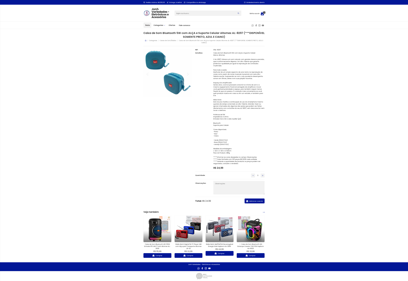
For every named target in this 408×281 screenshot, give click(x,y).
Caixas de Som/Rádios (168, 40)
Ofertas (172, 25)
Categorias (159, 25)
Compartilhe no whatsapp (196, 2)
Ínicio (147, 25)
